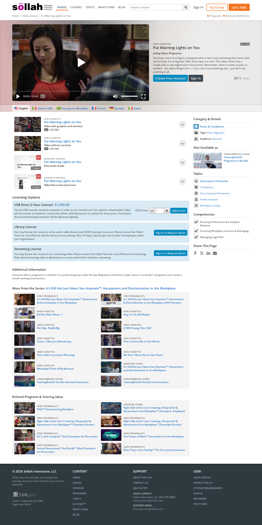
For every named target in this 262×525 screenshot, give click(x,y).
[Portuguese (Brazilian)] (72, 108)
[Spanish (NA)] (42, 108)
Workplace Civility (210, 205)
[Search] (186, 7)
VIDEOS (62, 7)
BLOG (121, 7)
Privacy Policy (203, 483)
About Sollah (142, 477)
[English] (21, 108)
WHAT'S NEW (106, 7)
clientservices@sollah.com (148, 500)
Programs (215, 16)
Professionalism (209, 199)
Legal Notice (202, 477)
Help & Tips (140, 488)
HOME (76, 477)
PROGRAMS (79, 493)
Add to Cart (178, 210)
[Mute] (115, 97)
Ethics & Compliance (212, 126)
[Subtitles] (43, 97)
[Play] (17, 97)
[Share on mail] (215, 253)
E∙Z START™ (79, 504)
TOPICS (90, 7)
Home (15, 16)
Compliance (207, 187)
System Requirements (207, 488)
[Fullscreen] (144, 97)
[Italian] (134, 108)
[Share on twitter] (201, 253)
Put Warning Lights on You (56, 16)
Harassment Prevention (214, 181)
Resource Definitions (238, 16)
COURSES (76, 7)
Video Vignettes (216, 132)
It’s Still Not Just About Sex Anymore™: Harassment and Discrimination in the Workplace (111, 288)
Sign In (196, 78)
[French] (98, 108)
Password (200, 498)
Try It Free (217, 7)
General (217, 139)
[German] (116, 108)
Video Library (30, 16)
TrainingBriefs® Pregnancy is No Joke (236, 158)
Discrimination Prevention (215, 193)
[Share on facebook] (195, 253)
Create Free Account (170, 78)
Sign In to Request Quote (170, 233)
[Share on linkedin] (208, 253)
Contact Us (140, 483)
